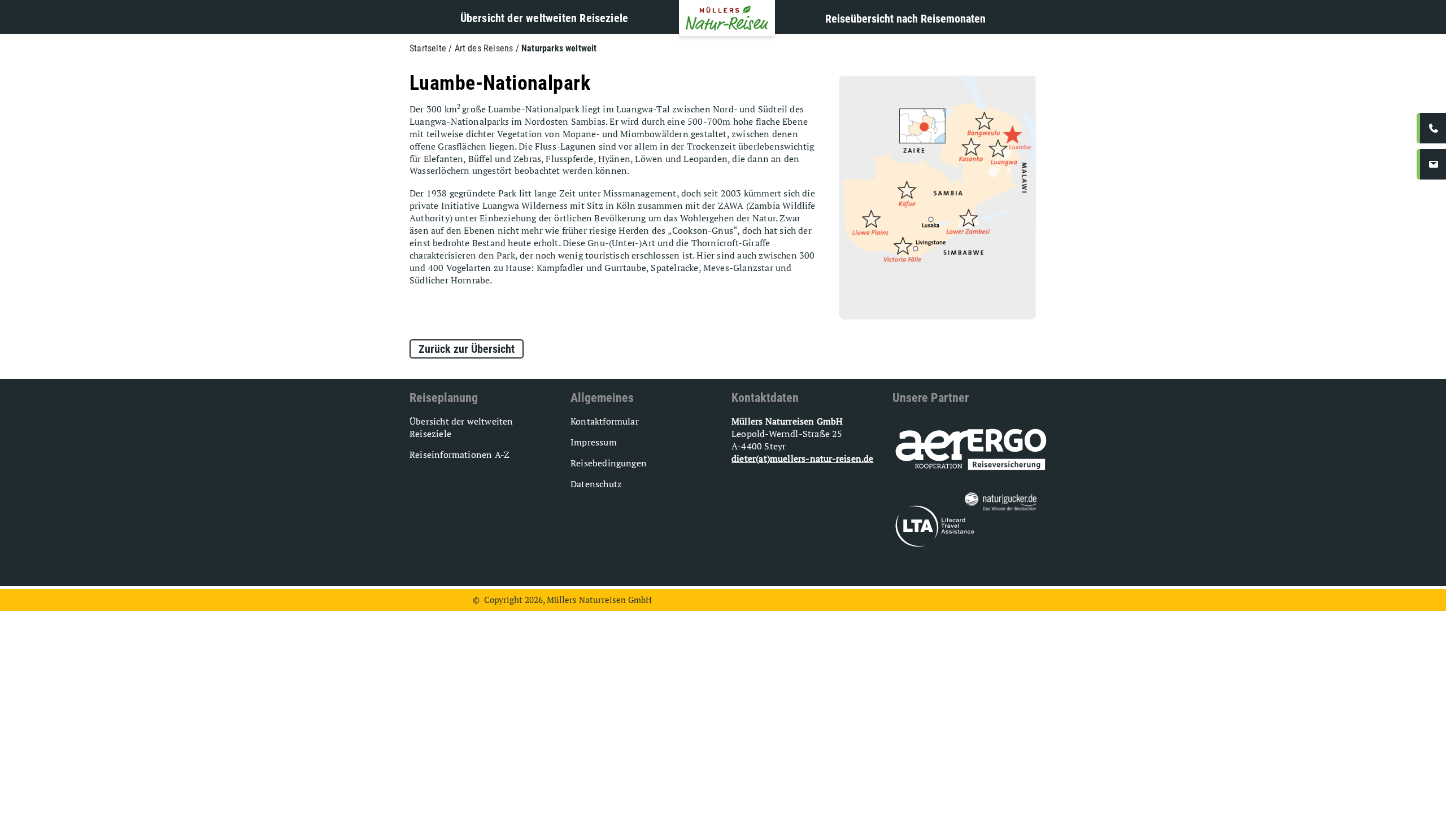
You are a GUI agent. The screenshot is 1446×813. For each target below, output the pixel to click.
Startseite (428, 48)
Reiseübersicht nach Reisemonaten (905, 18)
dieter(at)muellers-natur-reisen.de (802, 458)
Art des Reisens (484, 48)
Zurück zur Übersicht (467, 349)
